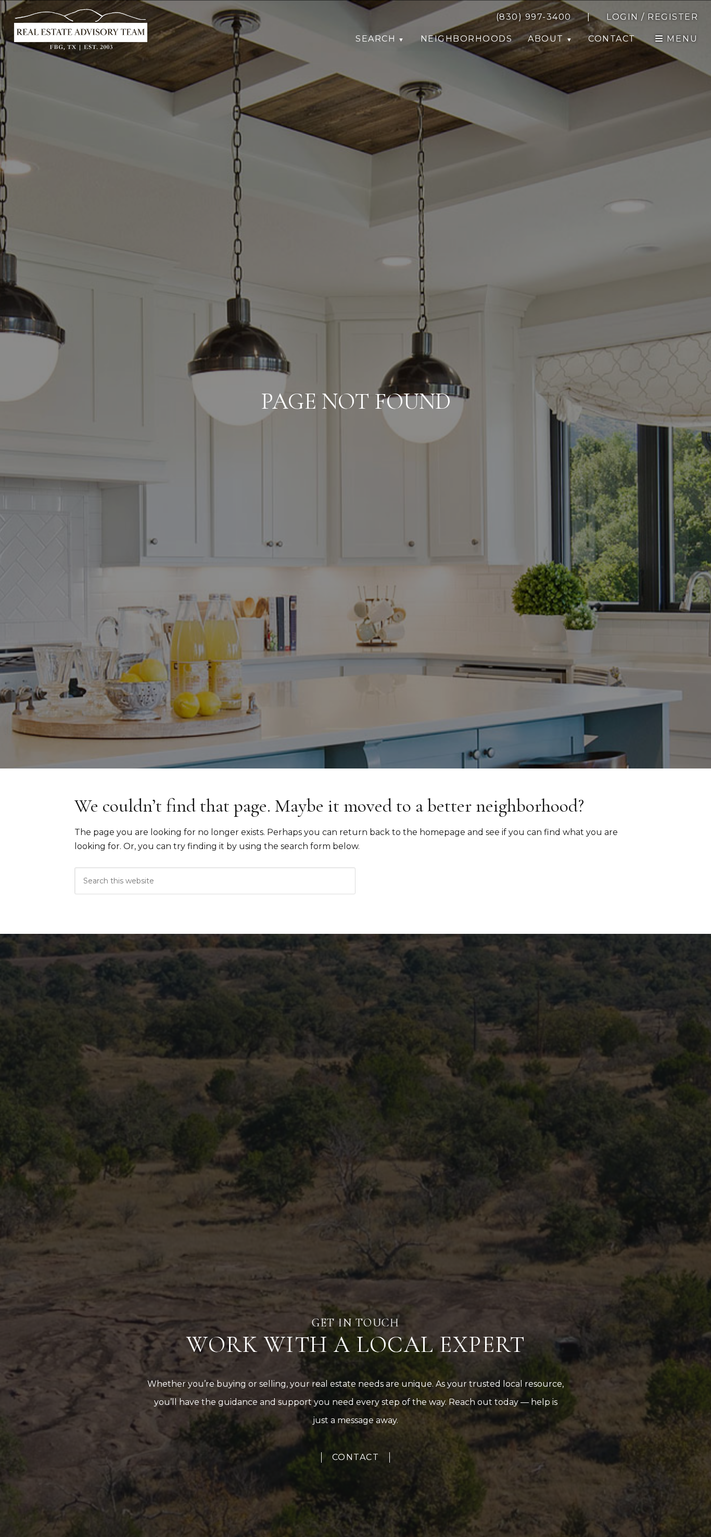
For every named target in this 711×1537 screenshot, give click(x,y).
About (546, 39)
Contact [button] (612, 39)
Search (375, 39)
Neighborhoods (467, 39)
